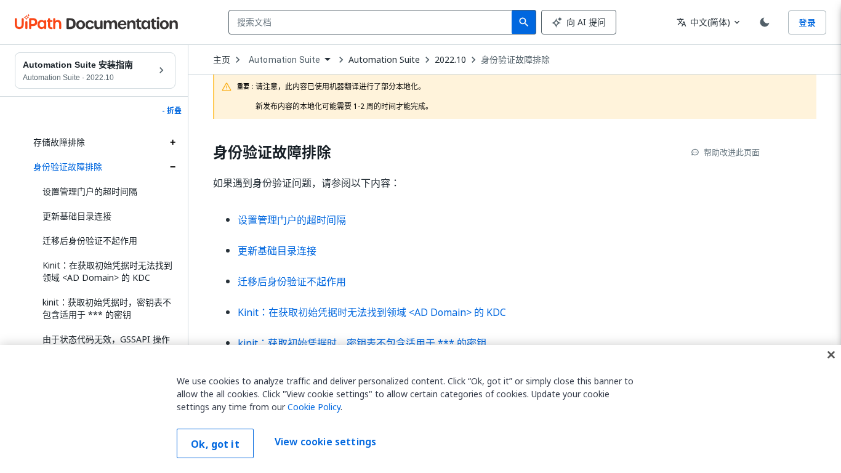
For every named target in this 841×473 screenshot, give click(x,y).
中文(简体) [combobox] (703, 21)
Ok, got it (215, 444)
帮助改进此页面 (732, 152)
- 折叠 (172, 110)
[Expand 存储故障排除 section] (172, 142)
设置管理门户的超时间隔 (89, 191)
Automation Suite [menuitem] (284, 60)
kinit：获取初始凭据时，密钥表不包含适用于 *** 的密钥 (106, 308)
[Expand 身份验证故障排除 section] (172, 166)
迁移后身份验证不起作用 (89, 240)
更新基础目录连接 (76, 215)
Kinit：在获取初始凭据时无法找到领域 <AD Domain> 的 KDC (107, 271)
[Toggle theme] (764, 22)
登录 (807, 22)
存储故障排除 (59, 141)
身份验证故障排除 (67, 166)
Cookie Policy (314, 406)
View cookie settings (325, 442)
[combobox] (373, 22)
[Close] (831, 354)
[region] (420, 409)
